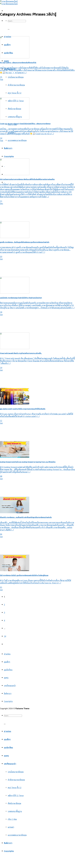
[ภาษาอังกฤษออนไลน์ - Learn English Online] (9, 2)
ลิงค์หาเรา (8, 148)
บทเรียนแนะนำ (10, 685)
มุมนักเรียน (8, 669)
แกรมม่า (11, 827)
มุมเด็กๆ (7, 661)
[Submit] (8, 29)
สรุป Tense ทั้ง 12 (14, 93)
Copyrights (9, 156)
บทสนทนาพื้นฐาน (15, 811)
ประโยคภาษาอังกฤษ (16, 77)
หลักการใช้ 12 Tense (16, 795)
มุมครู (6, 61)
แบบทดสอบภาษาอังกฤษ (17, 140)
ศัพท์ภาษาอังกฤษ (14, 803)
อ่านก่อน (7, 654)
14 (5, 636)
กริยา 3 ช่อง (12, 819)
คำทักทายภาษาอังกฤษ (16, 85)
